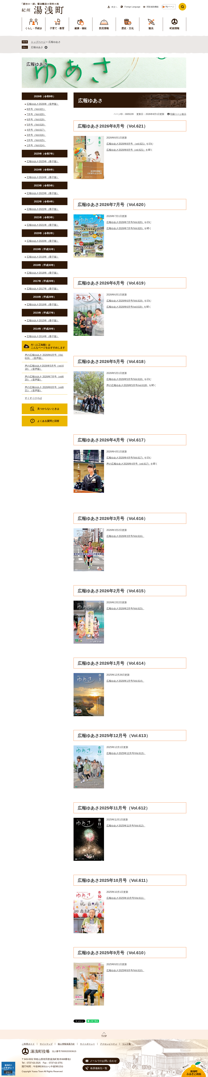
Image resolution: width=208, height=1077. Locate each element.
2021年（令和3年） (44, 217)
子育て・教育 (57, 28)
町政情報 (174, 28)
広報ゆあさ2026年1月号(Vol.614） (125, 681)
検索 (182, 7)
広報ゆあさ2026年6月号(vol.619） (125, 307)
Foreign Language (132, 7)
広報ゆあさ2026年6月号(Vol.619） (125, 300)
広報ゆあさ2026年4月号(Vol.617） (125, 457)
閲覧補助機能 (153, 7)
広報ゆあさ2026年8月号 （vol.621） (126, 143)
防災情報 (104, 28)
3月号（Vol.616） (36, 135)
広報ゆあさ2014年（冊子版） (43, 336)
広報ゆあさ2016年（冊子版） (43, 304)
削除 (46, 47)
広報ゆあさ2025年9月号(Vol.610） (125, 970)
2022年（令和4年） (44, 201)
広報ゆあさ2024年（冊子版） (43, 177)
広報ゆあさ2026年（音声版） (43, 104)
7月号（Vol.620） (36, 114)
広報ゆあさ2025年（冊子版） (43, 161)
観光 (151, 28)
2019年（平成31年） (44, 249)
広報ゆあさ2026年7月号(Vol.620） (125, 222)
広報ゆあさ (37, 47)
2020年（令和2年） (44, 233)
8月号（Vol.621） (36, 109)
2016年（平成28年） (44, 297)
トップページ (38, 42)
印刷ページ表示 (178, 114)
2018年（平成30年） (44, 265)
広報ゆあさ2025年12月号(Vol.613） (126, 753)
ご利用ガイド (28, 1044)
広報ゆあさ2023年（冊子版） (43, 193)
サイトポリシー (87, 1044)
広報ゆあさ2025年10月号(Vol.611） (125, 898)
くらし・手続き (33, 28)
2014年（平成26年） (44, 328)
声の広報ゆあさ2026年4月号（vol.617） (128, 463)
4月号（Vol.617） (36, 130)
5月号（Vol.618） (36, 124)
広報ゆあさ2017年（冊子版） (43, 288)
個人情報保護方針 (66, 1044)
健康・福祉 (80, 28)
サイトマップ (46, 1044)
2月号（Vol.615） (36, 140)
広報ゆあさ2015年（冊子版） (43, 320)
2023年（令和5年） (44, 185)
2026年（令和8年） (44, 96)
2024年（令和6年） (44, 169)
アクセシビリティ (108, 1044)
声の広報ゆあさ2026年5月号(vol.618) (127, 385)
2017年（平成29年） (44, 281)
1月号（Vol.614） (36, 145)
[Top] (104, 1034)
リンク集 (126, 1044)
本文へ (114, 7)
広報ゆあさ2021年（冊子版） (43, 225)
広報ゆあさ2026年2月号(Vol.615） (125, 608)
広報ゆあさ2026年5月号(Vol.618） (125, 379)
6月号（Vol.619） (36, 119)
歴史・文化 (128, 28)
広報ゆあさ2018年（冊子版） (43, 273)
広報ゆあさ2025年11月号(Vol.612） (125, 825)
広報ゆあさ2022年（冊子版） (43, 209)
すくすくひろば (33, 398)
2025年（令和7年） (44, 153)
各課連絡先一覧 (98, 1068)
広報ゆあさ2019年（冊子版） (43, 257)
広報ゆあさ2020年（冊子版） (43, 241)
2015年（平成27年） (44, 312)
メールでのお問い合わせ (103, 1061)
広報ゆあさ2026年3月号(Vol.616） (125, 536)
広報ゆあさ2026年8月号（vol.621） (126, 150)
